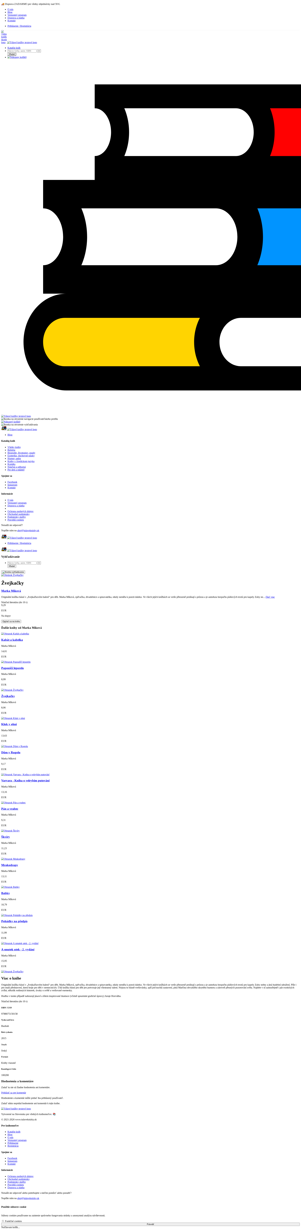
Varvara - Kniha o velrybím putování (25, 780)
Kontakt (12, 20)
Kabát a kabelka (12, 639)
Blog (10, 12)
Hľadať (12, 54)
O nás (10, 9)
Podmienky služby (17, 517)
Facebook (12, 482)
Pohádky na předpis (14, 921)
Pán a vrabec (9, 808)
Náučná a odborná (17, 467)
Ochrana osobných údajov (21, 511)
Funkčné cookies (13, 1221)
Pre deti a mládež (16, 469)
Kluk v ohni (9, 724)
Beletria (11, 450)
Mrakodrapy (9, 865)
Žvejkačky (8, 696)
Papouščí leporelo (12, 668)
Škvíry (5, 836)
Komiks (11, 464)
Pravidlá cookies (16, 519)
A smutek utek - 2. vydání (17, 949)
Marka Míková (11, 590)
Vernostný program (17, 15)
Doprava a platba (16, 17)
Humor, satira (14, 458)
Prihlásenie (13, 1143)
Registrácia (13, 1146)
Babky (5, 893)
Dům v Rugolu (10, 752)
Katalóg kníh (14, 47)
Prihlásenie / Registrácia (19, 26)
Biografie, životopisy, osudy (21, 452)
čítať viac (270, 597)
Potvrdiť (150, 1224)
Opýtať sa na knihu (11, 621)
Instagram (12, 484)
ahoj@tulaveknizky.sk (28, 530)
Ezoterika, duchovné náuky (21, 455)
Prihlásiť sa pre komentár (13, 1092)
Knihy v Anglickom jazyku (21, 461)
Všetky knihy (14, 447)
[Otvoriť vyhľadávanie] (13, 572)
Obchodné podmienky (19, 514)
